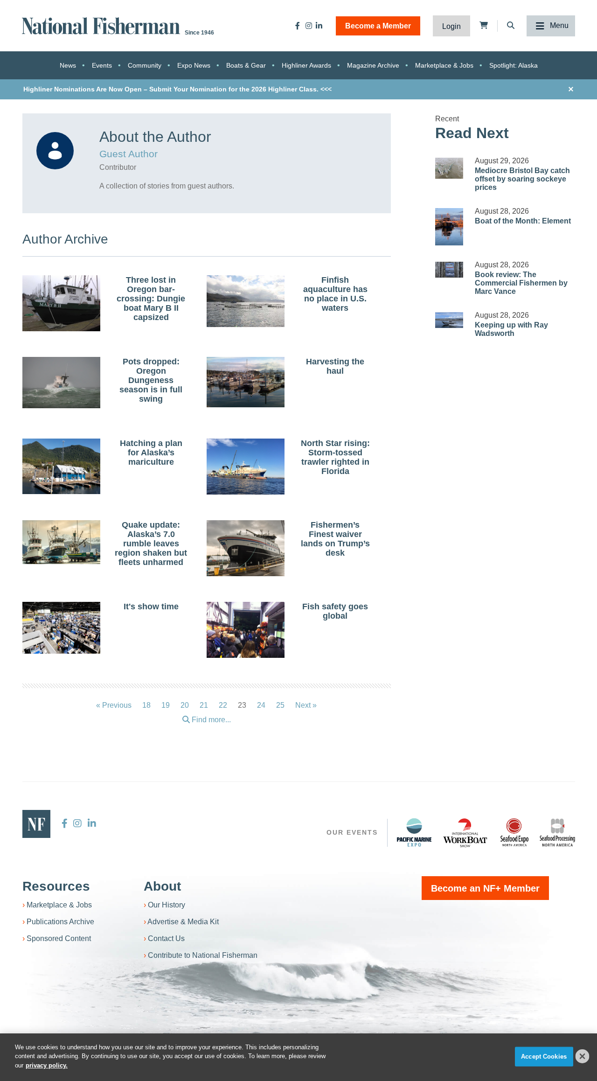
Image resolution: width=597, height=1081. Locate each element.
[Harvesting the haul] (246, 382)
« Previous (114, 705)
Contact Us (166, 938)
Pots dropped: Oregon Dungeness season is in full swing (150, 380)
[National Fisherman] (102, 25)
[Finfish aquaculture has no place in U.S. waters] (246, 301)
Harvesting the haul (335, 366)
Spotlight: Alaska (513, 65)
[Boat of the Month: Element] (449, 226)
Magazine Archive (373, 65)
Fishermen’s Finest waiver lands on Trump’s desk (335, 539)
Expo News (193, 65)
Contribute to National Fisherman (202, 955)
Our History (166, 905)
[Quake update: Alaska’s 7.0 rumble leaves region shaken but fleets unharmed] (61, 542)
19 (165, 705)
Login (451, 26)
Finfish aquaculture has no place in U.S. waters (335, 294)
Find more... (210, 720)
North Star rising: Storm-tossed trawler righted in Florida (335, 457)
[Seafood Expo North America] (514, 832)
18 (146, 705)
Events (102, 65)
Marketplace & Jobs (444, 65)
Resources (56, 886)
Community (144, 65)
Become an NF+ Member (485, 888)
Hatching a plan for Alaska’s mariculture (151, 453)
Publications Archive (60, 922)
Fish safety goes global (335, 611)
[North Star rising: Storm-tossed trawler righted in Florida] (246, 468)
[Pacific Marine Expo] (414, 832)
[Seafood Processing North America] (557, 832)
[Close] (583, 1056)
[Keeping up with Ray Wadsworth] (449, 320)
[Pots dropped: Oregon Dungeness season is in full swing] (61, 382)
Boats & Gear (246, 65)
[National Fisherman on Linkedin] (319, 25)
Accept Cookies (544, 1056)
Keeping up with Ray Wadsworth (511, 329)
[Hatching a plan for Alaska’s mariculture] (61, 467)
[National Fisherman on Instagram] (308, 25)
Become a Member (378, 26)
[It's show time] (61, 628)
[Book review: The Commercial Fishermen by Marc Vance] (449, 270)
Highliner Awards (306, 65)
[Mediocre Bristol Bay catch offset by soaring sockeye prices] (449, 168)
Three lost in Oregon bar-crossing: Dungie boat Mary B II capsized (151, 298)
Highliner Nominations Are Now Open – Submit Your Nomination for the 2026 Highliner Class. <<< (177, 89)
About (162, 886)
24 (261, 705)
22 (223, 705)
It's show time (151, 606)
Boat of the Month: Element (523, 221)
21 (204, 705)
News (68, 65)
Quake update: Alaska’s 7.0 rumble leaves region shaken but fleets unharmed (151, 543)
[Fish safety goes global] (246, 631)
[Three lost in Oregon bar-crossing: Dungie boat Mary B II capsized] (61, 304)
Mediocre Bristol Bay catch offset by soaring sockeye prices (522, 179)
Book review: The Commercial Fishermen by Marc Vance (521, 283)
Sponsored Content (59, 938)
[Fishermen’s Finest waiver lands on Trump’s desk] (246, 548)
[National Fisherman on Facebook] (297, 25)
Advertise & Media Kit (183, 922)
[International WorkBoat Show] (466, 832)
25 (280, 705)
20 (184, 705)
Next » (306, 705)
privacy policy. (47, 1065)
